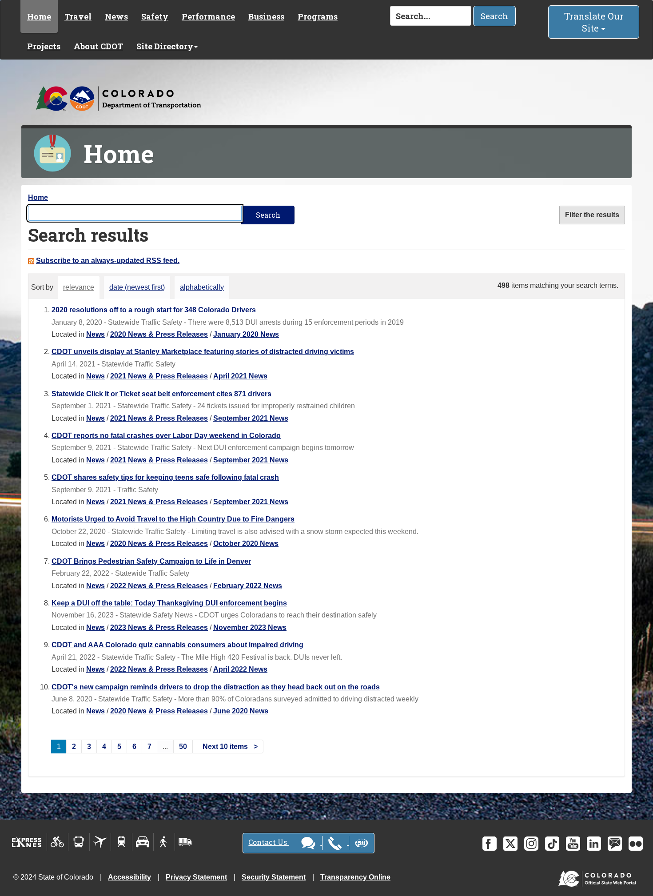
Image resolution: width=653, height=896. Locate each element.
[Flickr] (635, 843)
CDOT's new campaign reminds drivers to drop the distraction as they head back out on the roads (216, 687)
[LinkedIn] (594, 843)
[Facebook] (489, 843)
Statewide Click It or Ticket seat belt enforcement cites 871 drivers (161, 394)
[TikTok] (552, 843)
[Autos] (143, 842)
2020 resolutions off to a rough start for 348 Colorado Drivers (154, 310)
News (116, 16)
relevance (78, 287)
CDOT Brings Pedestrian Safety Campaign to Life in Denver (151, 561)
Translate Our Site (594, 22)
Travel (78, 16)
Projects (43, 46)
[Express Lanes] (27, 842)
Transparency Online (355, 877)
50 (183, 746)
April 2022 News (240, 669)
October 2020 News (246, 543)
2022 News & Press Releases (159, 585)
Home (39, 16)
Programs (318, 16)
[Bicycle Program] (57, 842)
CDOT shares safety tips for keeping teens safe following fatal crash (165, 477)
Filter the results (592, 215)
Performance (208, 16)
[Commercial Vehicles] (185, 842)
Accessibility (129, 877)
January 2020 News (246, 334)
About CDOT (98, 46)
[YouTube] (573, 843)
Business (266, 16)
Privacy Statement (196, 877)
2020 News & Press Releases (159, 334)
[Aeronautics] (100, 842)
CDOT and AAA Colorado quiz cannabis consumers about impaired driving (177, 645)
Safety (154, 16)
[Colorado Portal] (599, 876)
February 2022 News (247, 585)
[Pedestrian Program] (164, 842)
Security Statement (274, 877)
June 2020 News (240, 711)
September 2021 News (250, 418)
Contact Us (268, 842)
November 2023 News (250, 627)
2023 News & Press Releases (159, 627)
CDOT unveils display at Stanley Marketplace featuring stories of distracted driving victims (203, 351)
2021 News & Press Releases (159, 376)
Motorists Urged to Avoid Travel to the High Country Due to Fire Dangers (173, 519)
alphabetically (202, 287)
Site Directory (164, 46)
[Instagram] (531, 843)
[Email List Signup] (614, 843)
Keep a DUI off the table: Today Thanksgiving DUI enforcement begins (169, 603)
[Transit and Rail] (79, 842)
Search (494, 16)
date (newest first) (137, 287)
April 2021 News (240, 376)
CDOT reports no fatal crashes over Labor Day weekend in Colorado (166, 435)
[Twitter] (510, 843)
